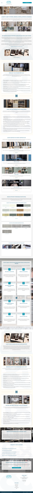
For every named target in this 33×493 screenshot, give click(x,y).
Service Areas (16, 485)
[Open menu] (1, 2)
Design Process (16, 484)
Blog (16, 488)
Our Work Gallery (16, 487)
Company (16, 486)
